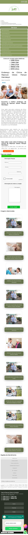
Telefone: (19, 171)
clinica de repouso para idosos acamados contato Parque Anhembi (14, 257)
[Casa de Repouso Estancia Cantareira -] (14, 7)
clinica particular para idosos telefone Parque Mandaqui (14, 425)
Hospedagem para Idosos (7, 42)
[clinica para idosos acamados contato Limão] (14, 366)
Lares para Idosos (5, 48)
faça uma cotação (8, 151)
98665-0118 (15, 67)
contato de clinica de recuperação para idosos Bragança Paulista (14, 401)
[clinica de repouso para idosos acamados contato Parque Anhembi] (14, 246)
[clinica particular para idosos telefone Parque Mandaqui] (14, 414)
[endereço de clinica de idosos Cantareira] (14, 270)
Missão (14, 511)
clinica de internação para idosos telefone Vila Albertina (14, 233)
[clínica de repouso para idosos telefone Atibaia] (14, 342)
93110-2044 (15, 69)
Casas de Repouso (5, 33)
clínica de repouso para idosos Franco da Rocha (14, 329)
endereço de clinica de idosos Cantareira (14, 281)
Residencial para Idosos (6, 54)
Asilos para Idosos (5, 30)
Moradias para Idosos (6, 51)
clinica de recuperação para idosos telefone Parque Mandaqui (14, 305)
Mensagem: (17, 187)
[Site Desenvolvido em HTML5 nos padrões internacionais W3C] (11, 532)
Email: (6, 167)
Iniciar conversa (13, 528)
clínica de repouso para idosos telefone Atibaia (14, 353)
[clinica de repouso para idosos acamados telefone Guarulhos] (14, 438)
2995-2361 (15, 62)
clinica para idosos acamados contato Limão (14, 377)
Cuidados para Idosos (6, 39)
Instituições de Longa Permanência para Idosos (11, 45)
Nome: (6, 162)
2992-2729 (15, 65)
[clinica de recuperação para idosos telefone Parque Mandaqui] (14, 294)
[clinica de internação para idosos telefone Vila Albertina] (14, 222)
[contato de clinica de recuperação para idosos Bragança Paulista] (14, 390)
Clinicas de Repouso (5, 36)
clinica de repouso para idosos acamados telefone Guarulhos (14, 450)
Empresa (14, 507)
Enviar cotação (13, 207)
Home (14, 503)
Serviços (14, 27)
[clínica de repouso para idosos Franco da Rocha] (14, 318)
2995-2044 (15, 60)
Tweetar (4, 82)
